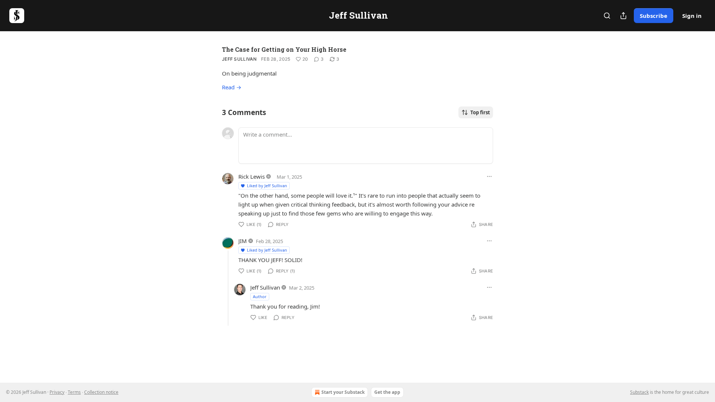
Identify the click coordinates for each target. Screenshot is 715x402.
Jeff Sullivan (239, 59)
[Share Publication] (623, 15)
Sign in (692, 15)
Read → (231, 87)
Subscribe (653, 15)
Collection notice (101, 392)
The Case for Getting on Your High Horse (284, 49)
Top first (480, 112)
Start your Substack (343, 392)
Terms (74, 392)
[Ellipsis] (489, 176)
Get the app (387, 392)
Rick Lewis (251, 176)
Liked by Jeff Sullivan (267, 185)
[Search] (607, 15)
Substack (639, 392)
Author (260, 296)
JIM (242, 241)
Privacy (57, 392)
